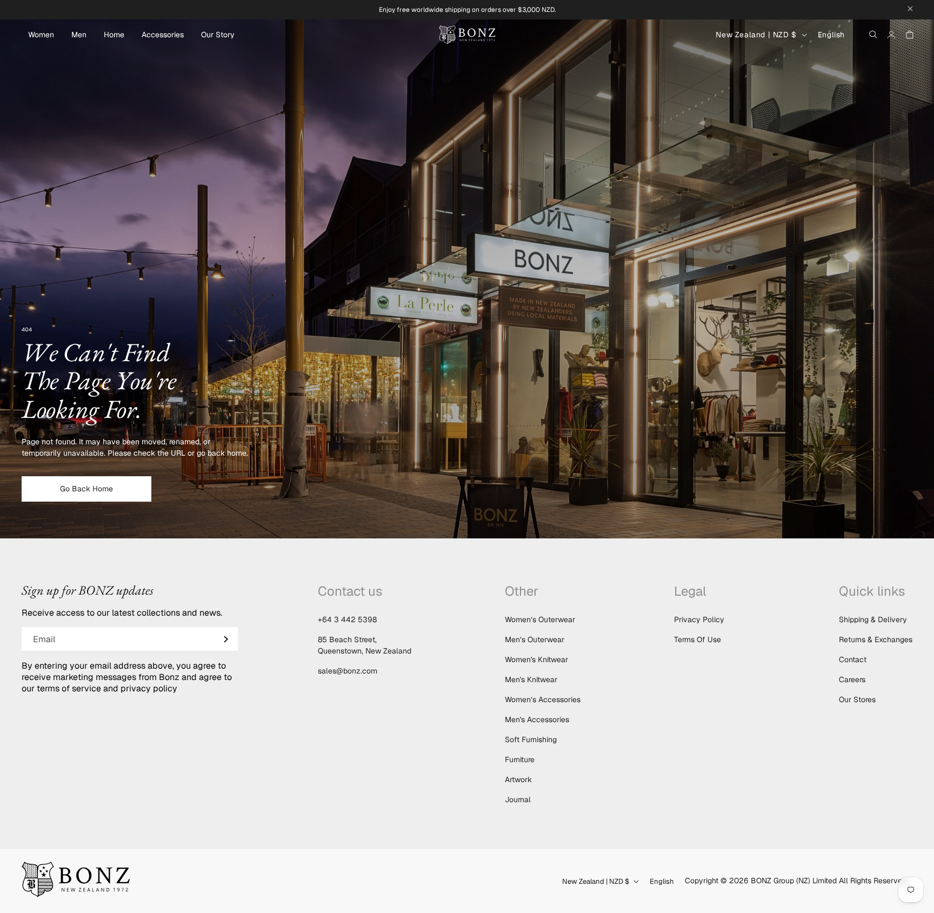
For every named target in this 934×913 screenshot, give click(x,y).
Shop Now (467, 489)
